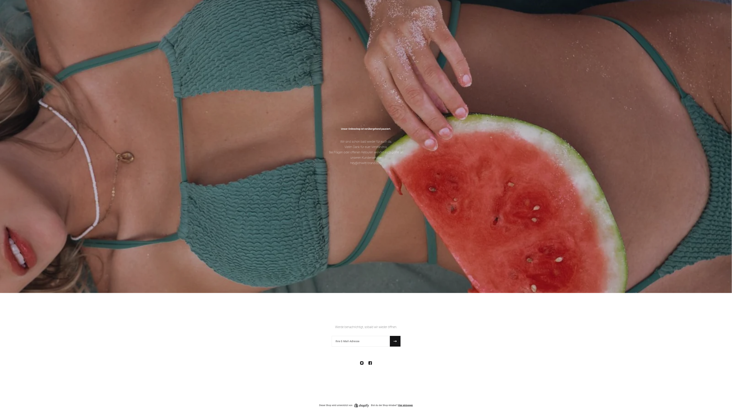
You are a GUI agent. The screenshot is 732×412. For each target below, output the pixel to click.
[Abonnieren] (395, 341)
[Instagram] (362, 363)
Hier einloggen (405, 405)
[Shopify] (361, 405)
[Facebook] (370, 363)
